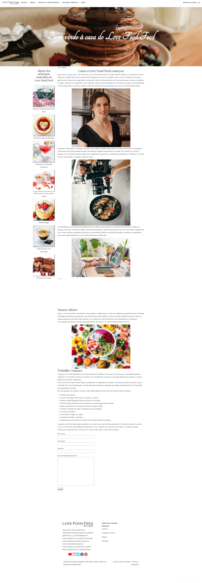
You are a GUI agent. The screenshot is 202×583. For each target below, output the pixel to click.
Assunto (61, 448)
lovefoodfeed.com (110, 86)
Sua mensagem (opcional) (67, 456)
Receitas (24, 2)
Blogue (104, 537)
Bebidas (33, 2)
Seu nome (61, 434)
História (105, 529)
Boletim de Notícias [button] (190, 2)
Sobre (83, 2)
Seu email (61, 441)
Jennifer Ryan (71, 74)
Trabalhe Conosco (108, 533)
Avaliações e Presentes (70, 2)
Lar (59, 67)
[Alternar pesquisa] (199, 2)
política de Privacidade (121, 562)
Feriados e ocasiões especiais (49, 2)
